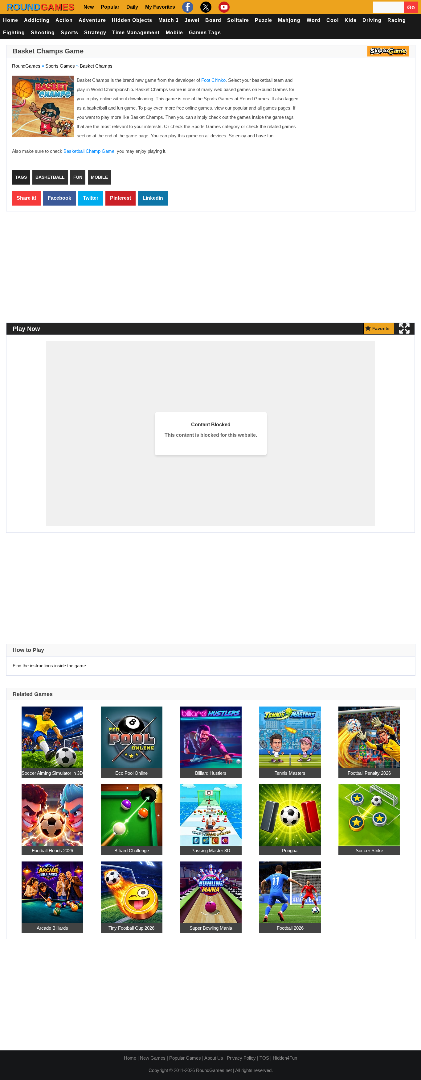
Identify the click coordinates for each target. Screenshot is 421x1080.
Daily (132, 7)
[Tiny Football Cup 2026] (131, 888)
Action (64, 20)
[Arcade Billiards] (52, 888)
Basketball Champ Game (88, 151)
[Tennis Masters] (290, 733)
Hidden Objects (132, 20)
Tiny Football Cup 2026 (131, 928)
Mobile (174, 32)
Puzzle (263, 20)
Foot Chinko (213, 80)
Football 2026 (290, 928)
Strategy (95, 32)
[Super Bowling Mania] (211, 888)
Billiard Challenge (131, 850)
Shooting (43, 32)
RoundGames (26, 66)
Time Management (136, 32)
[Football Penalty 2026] (369, 733)
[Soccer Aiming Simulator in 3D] (52, 733)
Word (314, 20)
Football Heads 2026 (52, 850)
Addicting (37, 20)
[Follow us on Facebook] (186, 7)
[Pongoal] (290, 811)
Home (10, 20)
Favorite (381, 328)
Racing (396, 20)
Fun (77, 177)
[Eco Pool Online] (131, 733)
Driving (372, 20)
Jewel (192, 20)
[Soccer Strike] (369, 811)
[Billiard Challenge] (131, 811)
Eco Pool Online (131, 773)
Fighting (14, 32)
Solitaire (238, 20)
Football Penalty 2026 (369, 773)
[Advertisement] (358, 120)
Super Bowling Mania (211, 928)
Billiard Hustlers (211, 773)
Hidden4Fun (285, 1058)
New (89, 7)
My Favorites (160, 7)
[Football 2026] (290, 888)
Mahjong (289, 20)
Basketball (50, 177)
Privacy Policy (241, 1058)
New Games (153, 1058)
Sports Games (60, 66)
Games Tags (205, 32)
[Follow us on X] (205, 7)
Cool (332, 20)
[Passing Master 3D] (211, 811)
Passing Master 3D (210, 850)
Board (213, 20)
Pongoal (290, 850)
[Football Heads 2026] (52, 811)
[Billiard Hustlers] (211, 733)
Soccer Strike (369, 850)
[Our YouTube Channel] (223, 7)
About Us (213, 1058)
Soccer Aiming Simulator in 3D (52, 773)
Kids (351, 20)
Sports (69, 32)
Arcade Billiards (52, 928)
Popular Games (185, 1058)
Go (411, 7)
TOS (264, 1058)
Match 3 (168, 20)
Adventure (92, 20)
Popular (110, 7)
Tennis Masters (290, 773)
